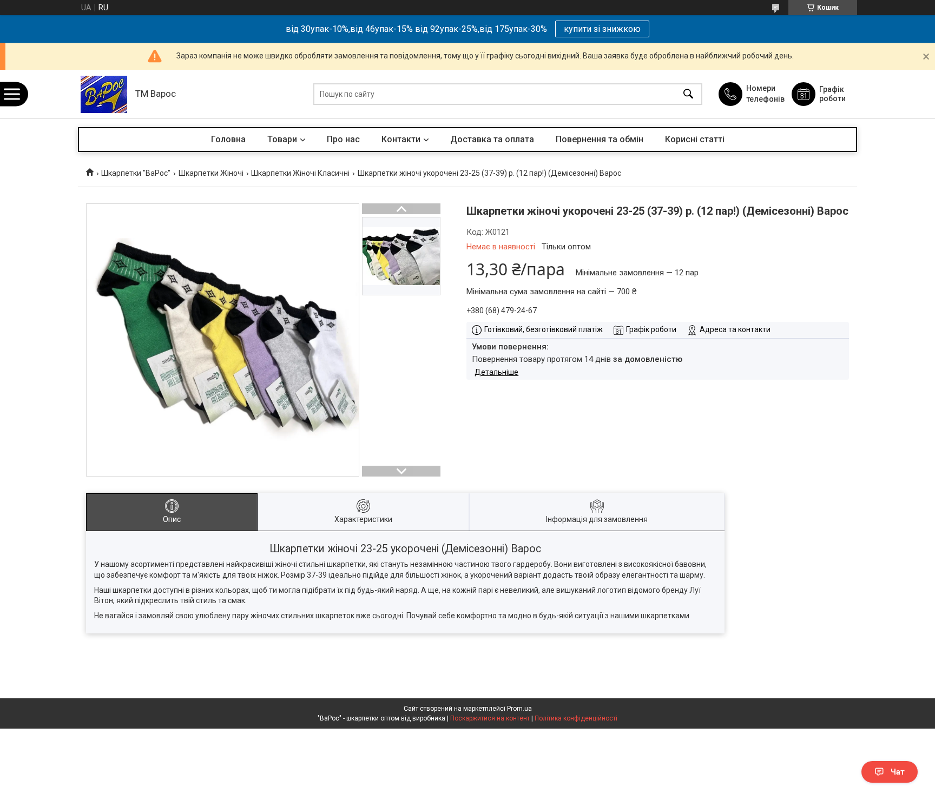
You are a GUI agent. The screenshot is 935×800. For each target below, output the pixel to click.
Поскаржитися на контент (490, 718)
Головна (228, 139)
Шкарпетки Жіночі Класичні (300, 173)
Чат (898, 772)
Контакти (400, 139)
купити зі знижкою (602, 29)
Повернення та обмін (599, 139)
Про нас (343, 139)
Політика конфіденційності (576, 718)
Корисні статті (695, 139)
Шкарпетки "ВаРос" (135, 173)
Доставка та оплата (492, 139)
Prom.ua (519, 708)
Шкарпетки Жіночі (211, 173)
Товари (282, 139)
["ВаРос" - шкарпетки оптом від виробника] (104, 94)
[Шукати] (688, 94)
